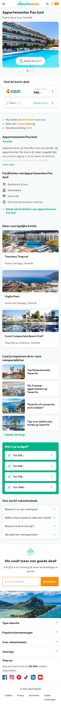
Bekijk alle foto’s (33, 61)
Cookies (8, 695)
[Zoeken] (47, 4)
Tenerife (7, 141)
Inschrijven (49, 581)
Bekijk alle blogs (15, 434)
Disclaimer (34, 695)
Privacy (20, 695)
